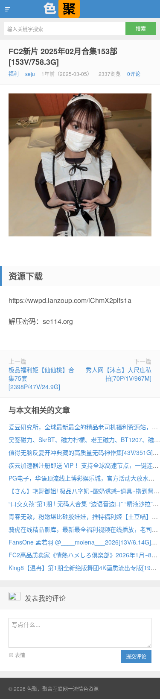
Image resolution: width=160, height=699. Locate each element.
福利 (14, 73)
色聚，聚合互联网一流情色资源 (80, 9)
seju (30, 73)
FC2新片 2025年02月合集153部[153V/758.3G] (63, 56)
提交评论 (136, 656)
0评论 (133, 73)
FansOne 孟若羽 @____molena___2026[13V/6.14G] (80, 542)
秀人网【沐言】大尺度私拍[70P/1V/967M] (118, 373)
